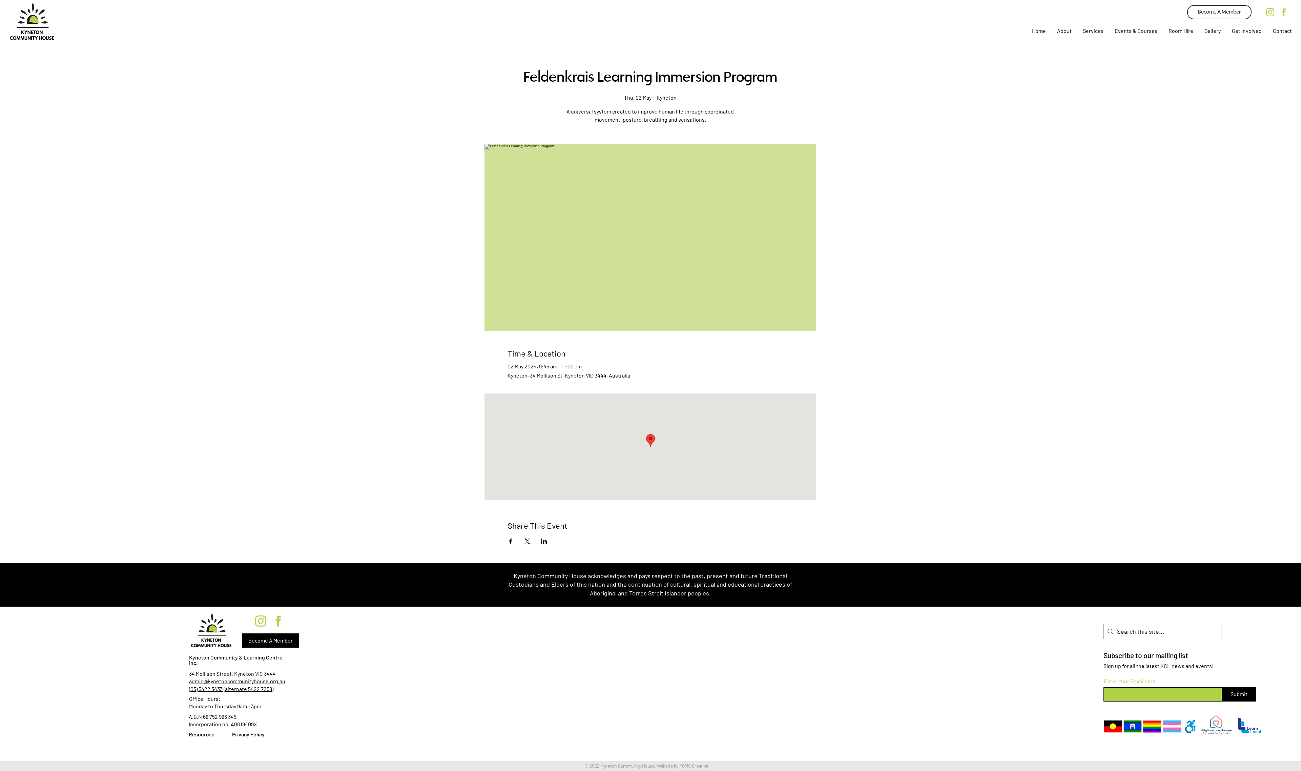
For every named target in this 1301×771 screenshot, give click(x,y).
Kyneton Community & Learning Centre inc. (236, 660)
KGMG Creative (693, 766)
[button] (1093, 30)
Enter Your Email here (1130, 681)
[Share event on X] (527, 541)
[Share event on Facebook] (511, 541)
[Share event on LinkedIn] (544, 541)
